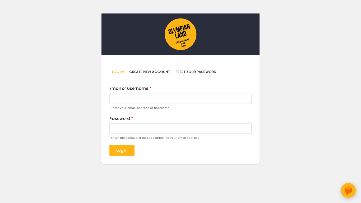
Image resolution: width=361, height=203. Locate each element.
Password (119, 118)
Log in (119, 72)
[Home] (180, 21)
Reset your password (195, 71)
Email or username (128, 88)
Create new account (149, 71)
